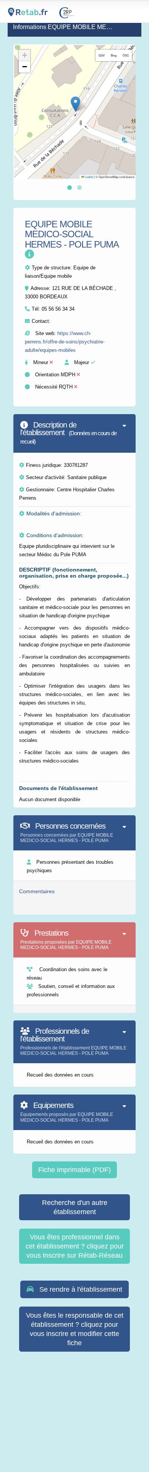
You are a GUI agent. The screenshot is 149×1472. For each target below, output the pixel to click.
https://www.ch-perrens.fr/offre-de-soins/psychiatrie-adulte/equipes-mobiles (65, 341)
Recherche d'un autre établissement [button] (74, 1207)
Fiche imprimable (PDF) (74, 1170)
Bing (114, 55)
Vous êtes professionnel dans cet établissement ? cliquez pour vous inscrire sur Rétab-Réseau (75, 1246)
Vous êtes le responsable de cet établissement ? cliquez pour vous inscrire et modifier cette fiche (74, 1329)
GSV (102, 55)
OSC (126, 55)
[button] (75, 104)
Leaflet (88, 177)
